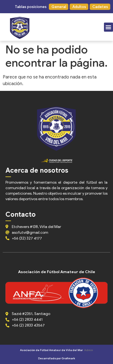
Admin (88, 350)
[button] (30, 7)
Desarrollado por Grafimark (56, 358)
